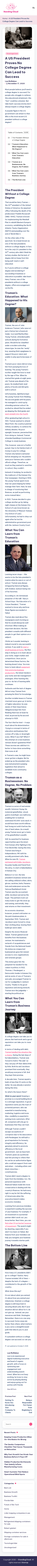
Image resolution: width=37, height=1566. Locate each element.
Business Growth (10, 1492)
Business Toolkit (10, 1496)
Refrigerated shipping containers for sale (17, 1522)
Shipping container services (15, 1532)
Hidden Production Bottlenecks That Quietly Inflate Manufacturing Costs (17, 1464)
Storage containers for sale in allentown (16, 1538)
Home (4, 18)
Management (9, 1517)
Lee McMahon (13, 1353)
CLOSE (26, 132)
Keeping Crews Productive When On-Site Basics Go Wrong (18, 1438)
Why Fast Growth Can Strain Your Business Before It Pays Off (18, 1455)
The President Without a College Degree (20, 139)
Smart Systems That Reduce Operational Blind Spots (16, 1473)
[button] (11, 1389)
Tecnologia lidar (10, 1543)
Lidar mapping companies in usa (17, 1513)
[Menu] (33, 7)
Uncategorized (12, 53)
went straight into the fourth (16, 414)
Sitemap (24, 1562)
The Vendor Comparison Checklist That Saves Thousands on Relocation (18, 1446)
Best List (7, 1488)
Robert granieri (10, 1528)
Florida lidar (9, 1500)
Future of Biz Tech (11, 1505)
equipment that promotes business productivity (17, 670)
